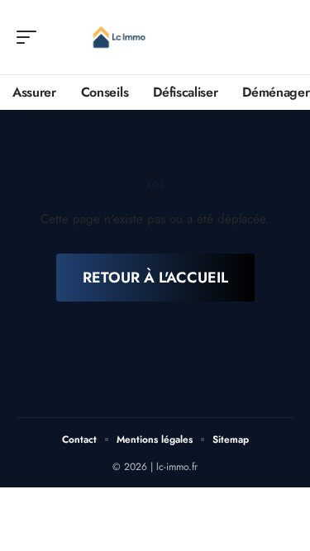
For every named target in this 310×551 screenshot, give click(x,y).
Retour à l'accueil (155, 277)
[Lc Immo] (119, 37)
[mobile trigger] (31, 37)
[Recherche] (281, 37)
